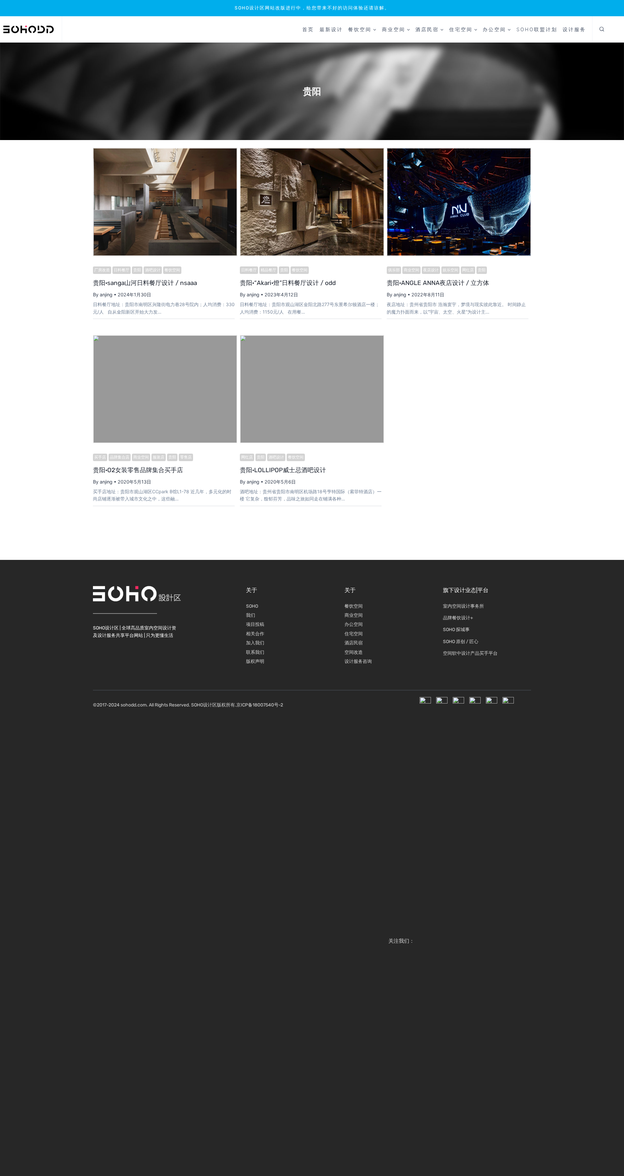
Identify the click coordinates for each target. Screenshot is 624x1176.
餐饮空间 (172, 270)
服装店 (158, 457)
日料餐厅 (121, 270)
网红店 (468, 270)
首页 (308, 29)
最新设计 (331, 29)
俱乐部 (394, 270)
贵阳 (137, 270)
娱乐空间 (450, 270)
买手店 (100, 457)
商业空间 (411, 270)
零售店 (186, 457)
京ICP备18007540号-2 (259, 705)
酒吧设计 (153, 270)
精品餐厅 (268, 270)
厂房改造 (102, 270)
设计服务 (574, 29)
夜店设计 (431, 270)
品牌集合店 (119, 457)
